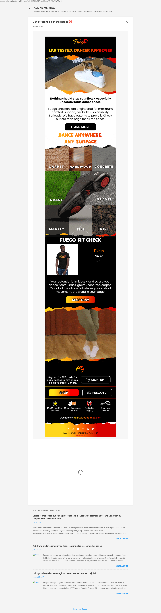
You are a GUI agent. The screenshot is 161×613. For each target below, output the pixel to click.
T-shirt (99, 250)
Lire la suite (122, 539)
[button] (126, 22)
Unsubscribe (80, 435)
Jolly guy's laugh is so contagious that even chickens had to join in (65, 573)
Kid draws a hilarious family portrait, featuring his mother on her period (67, 546)
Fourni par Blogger (80, 609)
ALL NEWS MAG (44, 7)
